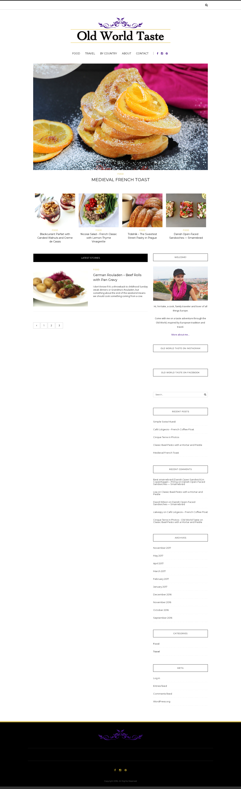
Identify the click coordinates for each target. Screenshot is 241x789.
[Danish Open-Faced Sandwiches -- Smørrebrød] (186, 211)
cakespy (158, 512)
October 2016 (161, 610)
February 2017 (161, 578)
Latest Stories (90, 257)
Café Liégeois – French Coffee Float (173, 429)
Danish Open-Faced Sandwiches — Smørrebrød (179, 483)
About (126, 53)
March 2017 (159, 571)
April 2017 (158, 563)
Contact (142, 53)
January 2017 (160, 586)
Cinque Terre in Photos (166, 437)
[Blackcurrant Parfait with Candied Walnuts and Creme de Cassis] (55, 211)
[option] (120, 124)
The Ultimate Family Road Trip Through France (120, 179)
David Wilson (160, 502)
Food (76, 53)
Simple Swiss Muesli (164, 421)
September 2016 (162, 617)
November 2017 (162, 547)
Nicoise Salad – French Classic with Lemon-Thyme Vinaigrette (98, 238)
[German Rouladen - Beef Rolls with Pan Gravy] (60, 287)
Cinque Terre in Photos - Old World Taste (176, 519)
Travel (90, 53)
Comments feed (162, 693)
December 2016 (162, 594)
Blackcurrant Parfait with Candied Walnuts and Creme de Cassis (55, 238)
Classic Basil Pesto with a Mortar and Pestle (177, 444)
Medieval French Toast (166, 452)
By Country (108, 53)
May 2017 (158, 555)
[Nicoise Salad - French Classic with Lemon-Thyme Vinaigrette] (99, 211)
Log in (156, 678)
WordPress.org (161, 701)
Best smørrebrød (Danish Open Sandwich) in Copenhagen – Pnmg (178, 480)
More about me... (180, 334)
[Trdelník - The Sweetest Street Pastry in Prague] (142, 211)
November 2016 (162, 602)
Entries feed (160, 685)
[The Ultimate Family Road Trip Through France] (120, 117)
